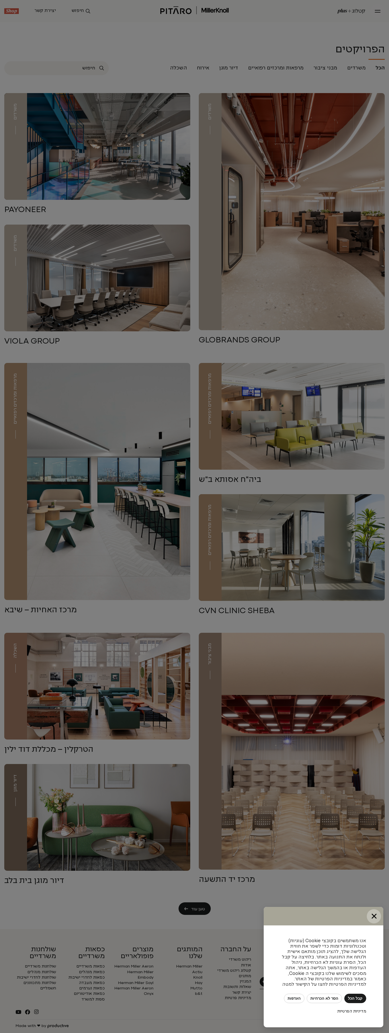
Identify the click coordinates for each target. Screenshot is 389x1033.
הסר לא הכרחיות (324, 998)
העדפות (294, 998)
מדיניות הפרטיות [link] (351, 1011)
